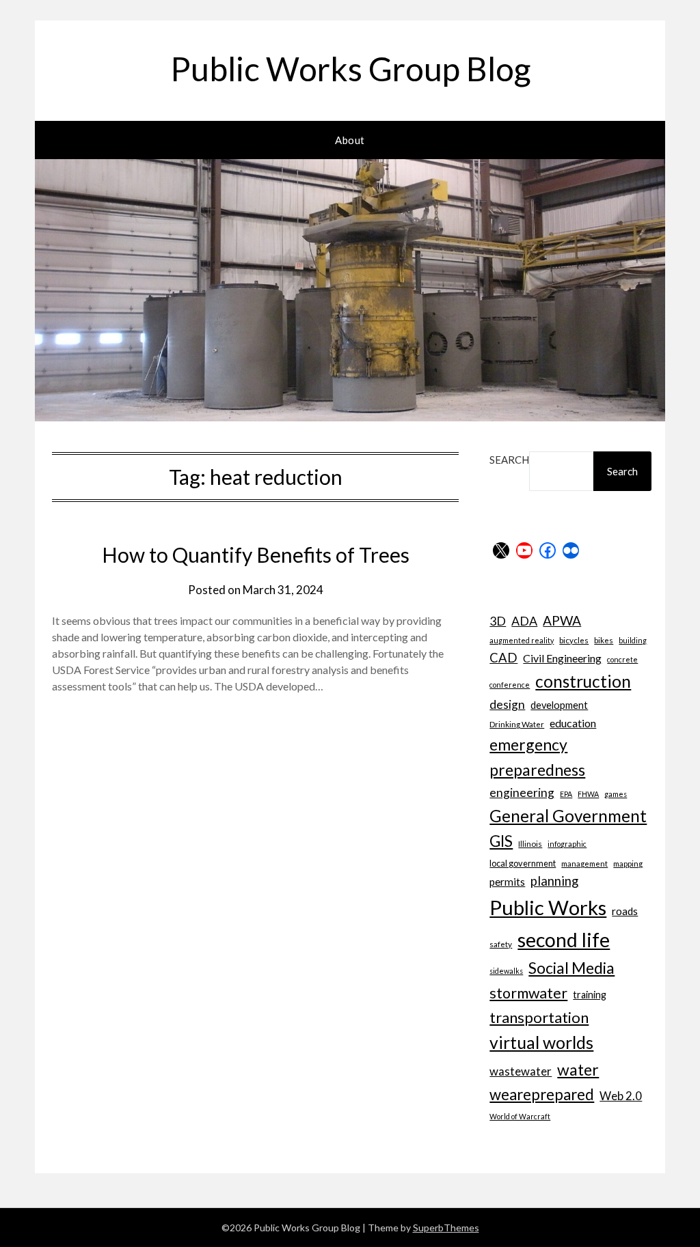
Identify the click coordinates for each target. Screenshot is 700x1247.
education (573, 722)
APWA (562, 620)
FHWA (588, 793)
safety (500, 944)
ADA (524, 620)
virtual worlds (541, 1042)
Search (509, 459)
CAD (503, 657)
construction (583, 681)
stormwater (528, 993)
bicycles (574, 640)
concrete (622, 659)
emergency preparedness (537, 757)
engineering (521, 792)
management (584, 863)
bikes (603, 640)
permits (507, 881)
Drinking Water (516, 724)
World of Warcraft (519, 1116)
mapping (628, 863)
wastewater (520, 1071)
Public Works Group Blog (350, 68)
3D (497, 620)
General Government (568, 816)
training (589, 994)
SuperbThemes (446, 1227)
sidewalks (506, 970)
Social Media (571, 967)
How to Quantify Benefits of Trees (255, 554)
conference (509, 684)
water (578, 1069)
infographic (567, 843)
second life (563, 939)
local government (522, 863)
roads (625, 911)
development (559, 705)
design (507, 704)
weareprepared (541, 1094)
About (350, 140)
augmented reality (521, 640)
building (633, 640)
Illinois (530, 843)
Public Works (547, 907)
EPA (566, 793)
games (615, 793)
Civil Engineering (562, 657)
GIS (501, 841)
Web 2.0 (621, 1096)
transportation (539, 1017)
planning (554, 880)
